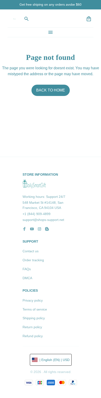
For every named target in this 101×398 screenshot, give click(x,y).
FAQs (27, 269)
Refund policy (33, 336)
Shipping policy (34, 318)
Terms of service (35, 309)
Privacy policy (33, 300)
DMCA (27, 278)
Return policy (32, 327)
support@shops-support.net (43, 220)
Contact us (31, 251)
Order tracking (33, 260)
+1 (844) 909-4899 (36, 214)
